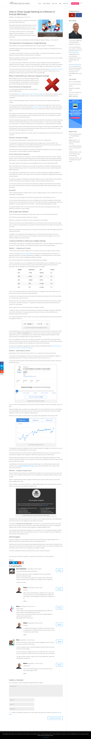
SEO (29, 17)
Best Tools (54, 3)
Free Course (75, 3)
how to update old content (55, 69)
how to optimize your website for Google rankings (30, 94)
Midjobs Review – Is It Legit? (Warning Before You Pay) (74, 141)
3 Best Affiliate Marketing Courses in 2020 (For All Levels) (75, 147)
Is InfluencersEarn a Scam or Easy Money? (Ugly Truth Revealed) (75, 153)
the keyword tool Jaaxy (37, 107)
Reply (59, 570)
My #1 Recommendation (75, 81)
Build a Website (46, 3)
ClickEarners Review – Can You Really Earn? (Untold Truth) (75, 159)
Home (39, 3)
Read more (46, 737)
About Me (65, 3)
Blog (60, 3)
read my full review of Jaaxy (26, 466)
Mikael (11, 17)
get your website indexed (27, 253)
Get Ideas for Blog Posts (75, 92)
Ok (43, 737)
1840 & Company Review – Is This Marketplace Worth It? (75, 135)
